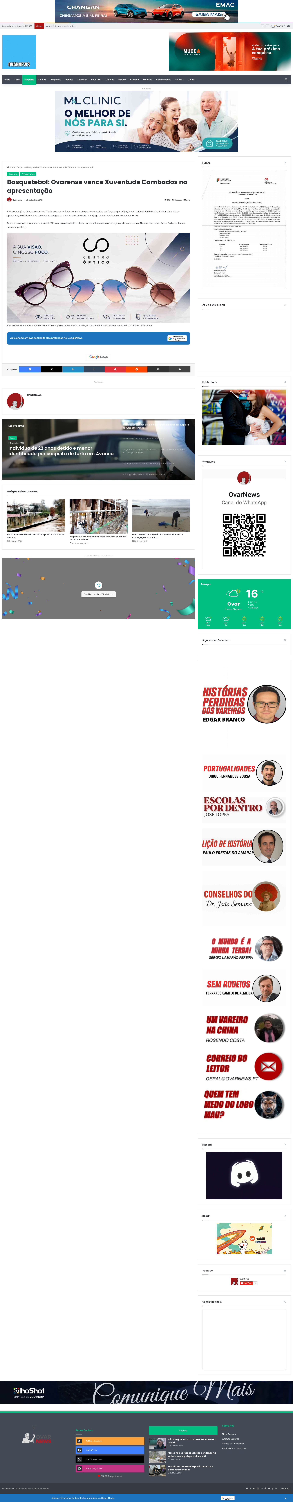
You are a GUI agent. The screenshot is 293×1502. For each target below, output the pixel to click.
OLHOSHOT (285, 1488)
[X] (51, 369)
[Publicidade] (244, 444)
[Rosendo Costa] (244, 1028)
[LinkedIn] (73, 369)
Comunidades (163, 79)
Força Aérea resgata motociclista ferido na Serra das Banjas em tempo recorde (58, 450)
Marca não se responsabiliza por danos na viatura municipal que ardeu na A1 (192, 1454)
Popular (183, 1430)
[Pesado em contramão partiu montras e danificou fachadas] (157, 1470)
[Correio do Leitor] (244, 1066)
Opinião (110, 79)
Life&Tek (95, 79)
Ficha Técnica (229, 1434)
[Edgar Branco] (244, 707)
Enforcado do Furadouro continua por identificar (68, 26)
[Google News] (98, 357)
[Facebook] (30, 369)
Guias (191, 79)
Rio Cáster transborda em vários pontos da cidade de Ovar (35, 536)
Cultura (42, 79)
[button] (146, 1498)
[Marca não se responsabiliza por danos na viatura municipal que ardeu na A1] (157, 1457)
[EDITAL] (244, 229)
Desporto (29, 79)
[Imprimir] (179, 369)
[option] (98, 449)
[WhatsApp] (244, 519)
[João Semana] (244, 898)
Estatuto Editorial (230, 1439)
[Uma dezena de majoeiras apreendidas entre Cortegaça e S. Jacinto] (161, 515)
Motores (147, 79)
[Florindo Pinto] (244, 1105)
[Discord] (244, 1175)
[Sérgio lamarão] (244, 948)
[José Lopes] (244, 810)
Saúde (178, 79)
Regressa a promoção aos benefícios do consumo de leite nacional (98, 538)
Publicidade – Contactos (234, 1448)
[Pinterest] (115, 369)
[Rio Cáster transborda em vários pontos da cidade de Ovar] (36, 515)
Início (7, 79)
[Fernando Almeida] (244, 988)
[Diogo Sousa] (244, 773)
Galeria (122, 79)
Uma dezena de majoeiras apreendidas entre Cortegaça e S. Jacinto (157, 536)
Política (69, 79)
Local (17, 79)
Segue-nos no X (212, 1301)
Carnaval (82, 79)
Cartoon (134, 79)
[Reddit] (136, 369)
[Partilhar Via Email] (158, 369)
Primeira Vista (28, 174)
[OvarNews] (19, 52)
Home (12, 167)
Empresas (56, 79)
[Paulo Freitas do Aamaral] (244, 847)
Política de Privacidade (233, 1443)
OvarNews (17, 200)
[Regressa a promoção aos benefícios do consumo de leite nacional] (99, 516)
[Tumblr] (94, 369)
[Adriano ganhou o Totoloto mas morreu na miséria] (157, 1443)
